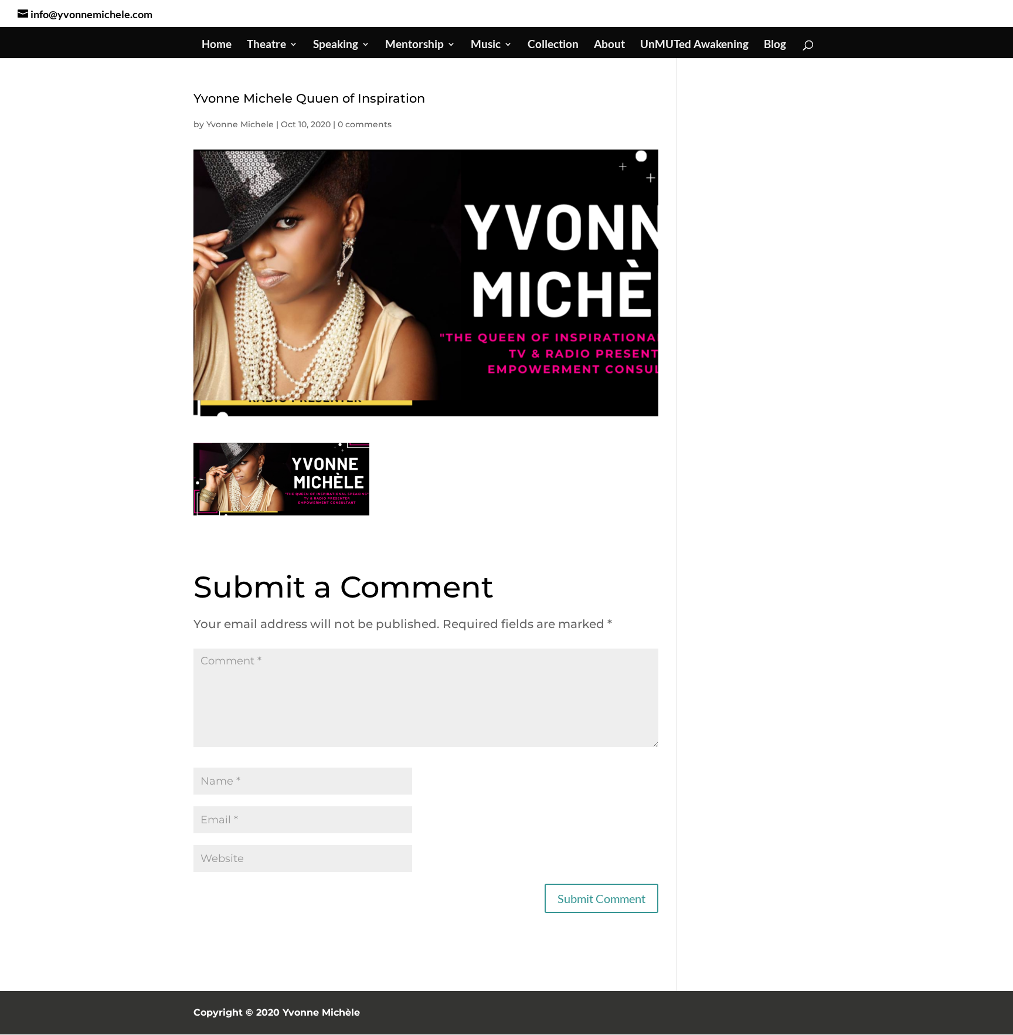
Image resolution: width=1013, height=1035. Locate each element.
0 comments (365, 124)
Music (486, 45)
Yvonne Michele (240, 124)
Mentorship (414, 45)
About (609, 45)
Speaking (335, 45)
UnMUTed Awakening (694, 45)
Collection (553, 45)
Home (217, 45)
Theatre (266, 45)
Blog (775, 45)
